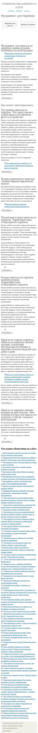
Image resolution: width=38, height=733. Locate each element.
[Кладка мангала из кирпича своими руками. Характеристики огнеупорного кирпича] (19, 329)
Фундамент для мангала (10, 24)
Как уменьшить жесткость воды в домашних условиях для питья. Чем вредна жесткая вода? (18, 477)
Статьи (26, 11)
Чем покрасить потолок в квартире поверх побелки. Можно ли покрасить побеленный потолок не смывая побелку (17, 521)
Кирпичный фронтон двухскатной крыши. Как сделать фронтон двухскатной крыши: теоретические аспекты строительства (18, 715)
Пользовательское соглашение (15, 725)
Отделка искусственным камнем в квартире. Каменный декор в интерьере (18, 572)
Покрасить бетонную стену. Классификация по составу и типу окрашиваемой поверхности (18, 655)
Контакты (5, 725)
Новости (19, 11)
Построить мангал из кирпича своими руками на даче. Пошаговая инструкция (18, 555)
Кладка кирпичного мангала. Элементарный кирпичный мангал (18, 180)
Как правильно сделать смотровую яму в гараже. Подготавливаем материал (16, 482)
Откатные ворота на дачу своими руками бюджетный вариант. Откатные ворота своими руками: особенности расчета (18, 500)
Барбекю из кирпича (28, 24)
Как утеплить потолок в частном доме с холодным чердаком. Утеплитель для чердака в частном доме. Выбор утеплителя (18, 698)
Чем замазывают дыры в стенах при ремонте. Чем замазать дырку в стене (19, 624)
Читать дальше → (7, 98)
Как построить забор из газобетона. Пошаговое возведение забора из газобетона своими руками (17, 549)
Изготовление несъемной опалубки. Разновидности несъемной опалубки (15, 686)
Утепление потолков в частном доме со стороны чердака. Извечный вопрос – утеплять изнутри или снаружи (18, 691)
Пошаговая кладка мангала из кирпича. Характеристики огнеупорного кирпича (18, 219)
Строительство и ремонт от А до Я (19, 5)
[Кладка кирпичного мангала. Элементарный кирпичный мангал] (19, 205)
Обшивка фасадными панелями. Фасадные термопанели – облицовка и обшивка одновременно (17, 493)
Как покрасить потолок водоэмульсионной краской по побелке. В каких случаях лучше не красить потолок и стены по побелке (17, 514)
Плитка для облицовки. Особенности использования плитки (15, 581)
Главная (11, 11)
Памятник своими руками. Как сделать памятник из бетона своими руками (16, 681)
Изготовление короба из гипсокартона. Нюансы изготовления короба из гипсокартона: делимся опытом (18, 601)
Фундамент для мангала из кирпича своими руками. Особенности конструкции (17, 47)
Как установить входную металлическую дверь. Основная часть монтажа (17, 619)
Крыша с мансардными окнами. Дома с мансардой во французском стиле (16, 633)
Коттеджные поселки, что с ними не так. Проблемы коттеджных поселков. (16, 607)
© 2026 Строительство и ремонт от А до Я (13, 723)
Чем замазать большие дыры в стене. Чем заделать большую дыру (17, 664)
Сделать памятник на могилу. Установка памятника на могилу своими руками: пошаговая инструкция (18, 670)
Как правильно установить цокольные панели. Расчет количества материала (18, 454)
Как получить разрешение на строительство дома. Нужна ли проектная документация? (18, 506)
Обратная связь (6, 730)
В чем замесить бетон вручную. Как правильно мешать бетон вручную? (15, 709)
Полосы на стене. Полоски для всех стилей (19, 611)
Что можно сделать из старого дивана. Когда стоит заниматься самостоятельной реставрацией (18, 533)
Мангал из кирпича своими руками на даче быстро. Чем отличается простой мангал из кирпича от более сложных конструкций (18, 414)
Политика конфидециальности (10, 728)
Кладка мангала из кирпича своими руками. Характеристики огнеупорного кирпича (17, 280)
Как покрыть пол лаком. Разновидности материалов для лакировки (16, 704)
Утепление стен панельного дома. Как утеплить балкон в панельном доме (16, 544)
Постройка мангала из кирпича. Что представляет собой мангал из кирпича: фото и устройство (17, 113)
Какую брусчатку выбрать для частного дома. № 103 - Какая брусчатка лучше (18, 615)
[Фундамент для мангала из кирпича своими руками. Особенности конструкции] (19, 56)
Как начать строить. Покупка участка (17, 510)
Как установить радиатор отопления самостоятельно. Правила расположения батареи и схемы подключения (16, 649)
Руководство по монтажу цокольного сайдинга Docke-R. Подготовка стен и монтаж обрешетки (18, 458)
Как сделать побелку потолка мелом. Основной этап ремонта (15, 527)
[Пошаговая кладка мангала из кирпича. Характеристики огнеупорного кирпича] (19, 267)
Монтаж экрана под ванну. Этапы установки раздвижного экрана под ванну (18, 660)
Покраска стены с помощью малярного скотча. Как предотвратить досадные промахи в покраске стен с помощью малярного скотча (18, 566)
